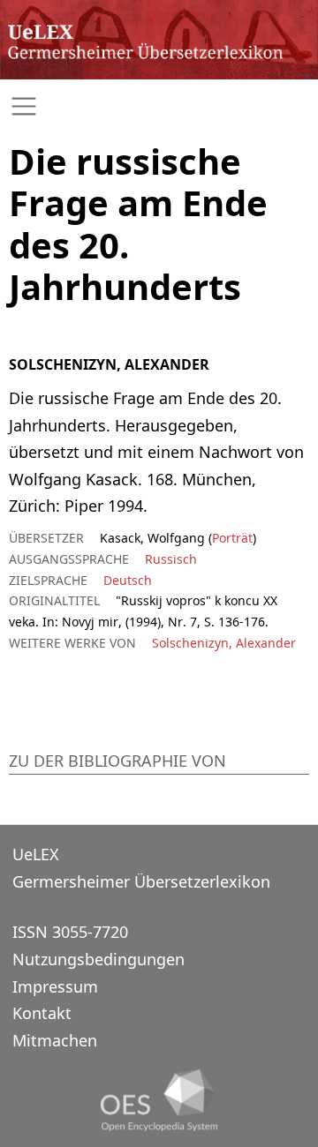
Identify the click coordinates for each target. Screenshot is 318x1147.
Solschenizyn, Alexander (224, 642)
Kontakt (42, 1012)
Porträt (232, 537)
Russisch (171, 559)
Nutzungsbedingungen (98, 959)
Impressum (55, 986)
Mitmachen (54, 1040)
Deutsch (127, 580)
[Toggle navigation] (159, 106)
